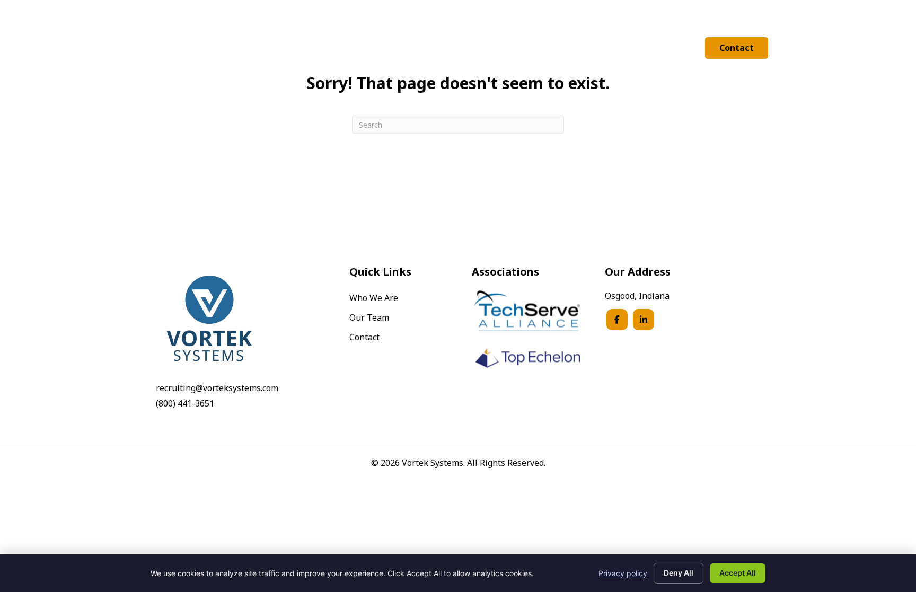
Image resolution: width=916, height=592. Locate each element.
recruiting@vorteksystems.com (217, 388)
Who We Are (373, 299)
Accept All (737, 572)
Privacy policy (622, 573)
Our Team (369, 318)
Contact (364, 338)
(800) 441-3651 (185, 403)
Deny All (678, 572)
